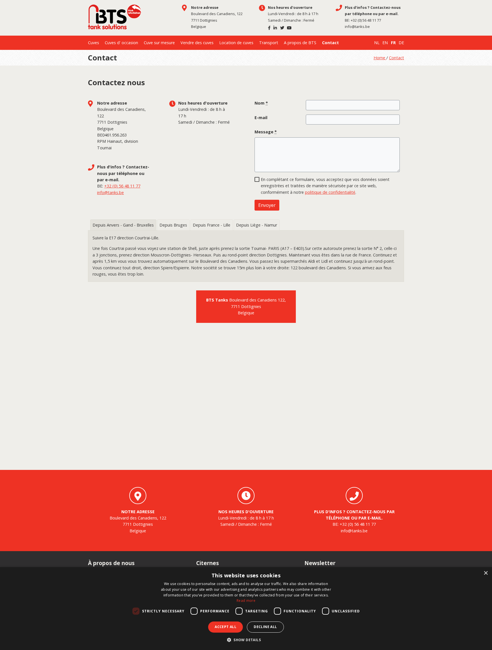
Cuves (93, 42)
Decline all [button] (265, 626)
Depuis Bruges (173, 225)
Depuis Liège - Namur (256, 225)
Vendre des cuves (197, 42)
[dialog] (246, 608)
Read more (246, 600)
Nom (261, 103)
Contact (330, 42)
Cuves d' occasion (121, 42)
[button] (246, 640)
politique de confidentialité (330, 192)
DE (401, 42)
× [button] (485, 573)
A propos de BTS (300, 42)
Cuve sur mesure (159, 42)
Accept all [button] (225, 626)
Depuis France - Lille (211, 225)
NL (377, 42)
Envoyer (267, 205)
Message (266, 132)
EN (385, 42)
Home (380, 57)
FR (393, 42)
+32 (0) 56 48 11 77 (366, 20)
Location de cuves (236, 42)
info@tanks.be (357, 26)
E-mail (261, 117)
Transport (268, 42)
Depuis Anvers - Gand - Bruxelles (123, 225)
